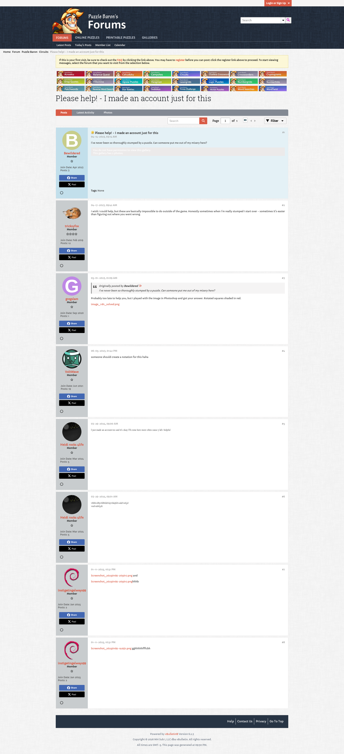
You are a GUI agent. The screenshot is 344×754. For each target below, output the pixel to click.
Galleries (149, 37)
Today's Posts (83, 45)
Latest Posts (64, 45)
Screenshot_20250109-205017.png (111, 575)
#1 (283, 132)
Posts (64, 112)
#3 (283, 277)
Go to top (276, 721)
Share (74, 178)
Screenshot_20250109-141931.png (111, 648)
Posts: (63, 170)
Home (7, 51)
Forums (62, 38)
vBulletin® (171, 734)
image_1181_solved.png (105, 304)
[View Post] (140, 285)
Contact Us (244, 721)
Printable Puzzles (120, 37)
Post (74, 184)
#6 (283, 496)
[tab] (64, 112)
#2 (283, 205)
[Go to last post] (245, 121)
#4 (283, 350)
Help (230, 721)
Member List (102, 45)
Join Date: (66, 167)
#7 (283, 569)
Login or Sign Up (276, 3)
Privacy (261, 721)
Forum (16, 51)
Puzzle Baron (29, 51)
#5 (283, 423)
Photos (108, 112)
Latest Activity (85, 112)
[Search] (288, 20)
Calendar (119, 45)
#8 (283, 642)
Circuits (43, 51)
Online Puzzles (87, 37)
